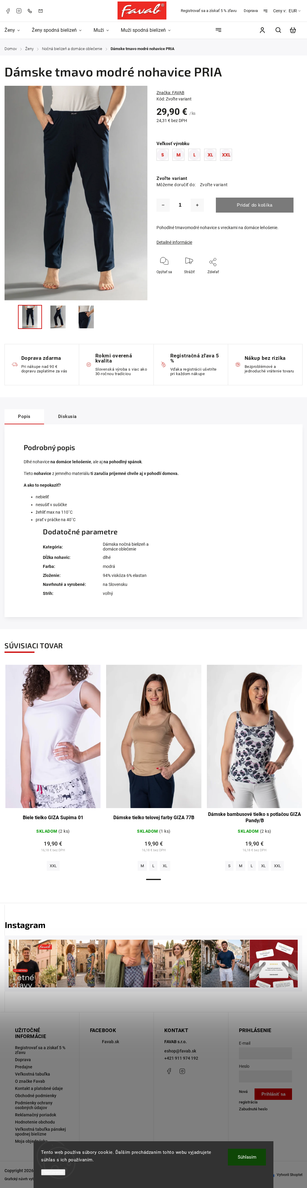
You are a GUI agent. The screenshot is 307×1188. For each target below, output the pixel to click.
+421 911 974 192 (181, 1058)
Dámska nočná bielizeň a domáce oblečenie (126, 546)
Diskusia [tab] (67, 416)
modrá (109, 566)
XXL (53, 866)
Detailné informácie (174, 242)
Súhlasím (247, 1157)
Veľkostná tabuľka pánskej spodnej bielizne (40, 1131)
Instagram (19, 10)
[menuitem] (15, 30)
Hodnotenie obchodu (35, 1122)
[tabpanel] (53, 769)
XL (165, 866)
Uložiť (205, 280)
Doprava (251, 10)
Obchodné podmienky (35, 1095)
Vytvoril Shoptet (290, 1175)
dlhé (107, 557)
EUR (293, 11)
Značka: (170, 92)
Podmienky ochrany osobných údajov (33, 1105)
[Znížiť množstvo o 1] (163, 205)
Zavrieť (274, 280)
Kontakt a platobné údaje (39, 1088)
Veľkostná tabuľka (32, 1074)
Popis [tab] (24, 416)
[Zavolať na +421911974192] (31, 10)
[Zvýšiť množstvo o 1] (197, 205)
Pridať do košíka (255, 204)
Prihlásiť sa (273, 1094)
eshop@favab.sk (180, 1051)
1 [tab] (153, 879)
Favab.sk (110, 1041)
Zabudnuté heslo (253, 1109)
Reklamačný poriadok (35, 1114)
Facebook (7, 10)
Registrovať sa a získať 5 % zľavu (209, 10)
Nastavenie (53, 1172)
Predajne (23, 1066)
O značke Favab (30, 1081)
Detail (53, 739)
